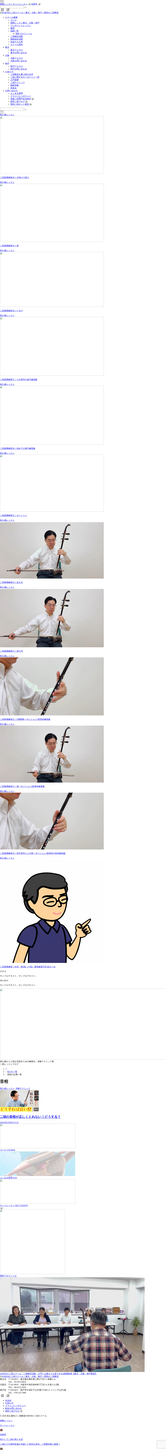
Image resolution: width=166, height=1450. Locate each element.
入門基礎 (14, 80)
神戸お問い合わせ (18, 69)
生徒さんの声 (16, 42)
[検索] (26, 7)
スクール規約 (16, 44)
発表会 (13, 88)
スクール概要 (11, 17)
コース (13, 20)
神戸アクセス (16, 66)
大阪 (7, 55)
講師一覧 (14, 31)
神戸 (7, 63)
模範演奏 (14, 85)
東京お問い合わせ (18, 53)
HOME (8, 1400)
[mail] (12, 9)
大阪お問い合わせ (18, 61)
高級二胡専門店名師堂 (20, 99)
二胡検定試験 (16, 36)
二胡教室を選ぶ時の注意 (21, 74)
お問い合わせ (11, 91)
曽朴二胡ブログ (17, 101)
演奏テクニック (23, 1088)
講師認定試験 (16, 39)
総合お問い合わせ (13, 1408)
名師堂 (34, 4)
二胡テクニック (17, 82)
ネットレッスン (20, 4)
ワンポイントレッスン (20, 25)
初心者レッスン (7, 115)
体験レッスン (6, 4)
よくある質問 (16, 93)
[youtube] (7, 9)
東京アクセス (16, 50)
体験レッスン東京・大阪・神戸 (24, 23)
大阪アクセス (16, 58)
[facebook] (1, 9)
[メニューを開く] (2, 111)
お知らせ (9, 72)
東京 (7, 47)
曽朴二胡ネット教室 (19, 104)
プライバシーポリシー (20, 96)
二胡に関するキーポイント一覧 (24, 77)
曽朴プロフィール (24, 34)
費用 (12, 28)
